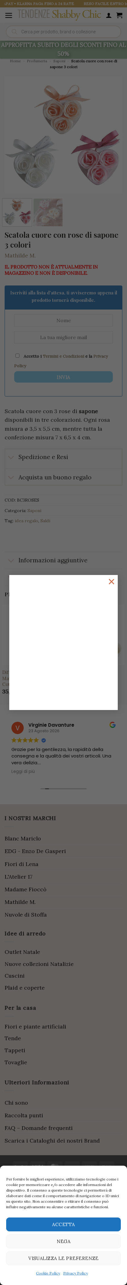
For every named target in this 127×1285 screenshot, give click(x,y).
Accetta (63, 1224)
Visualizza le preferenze (63, 1258)
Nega (64, 1241)
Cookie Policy (48, 1273)
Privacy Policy (75, 1273)
